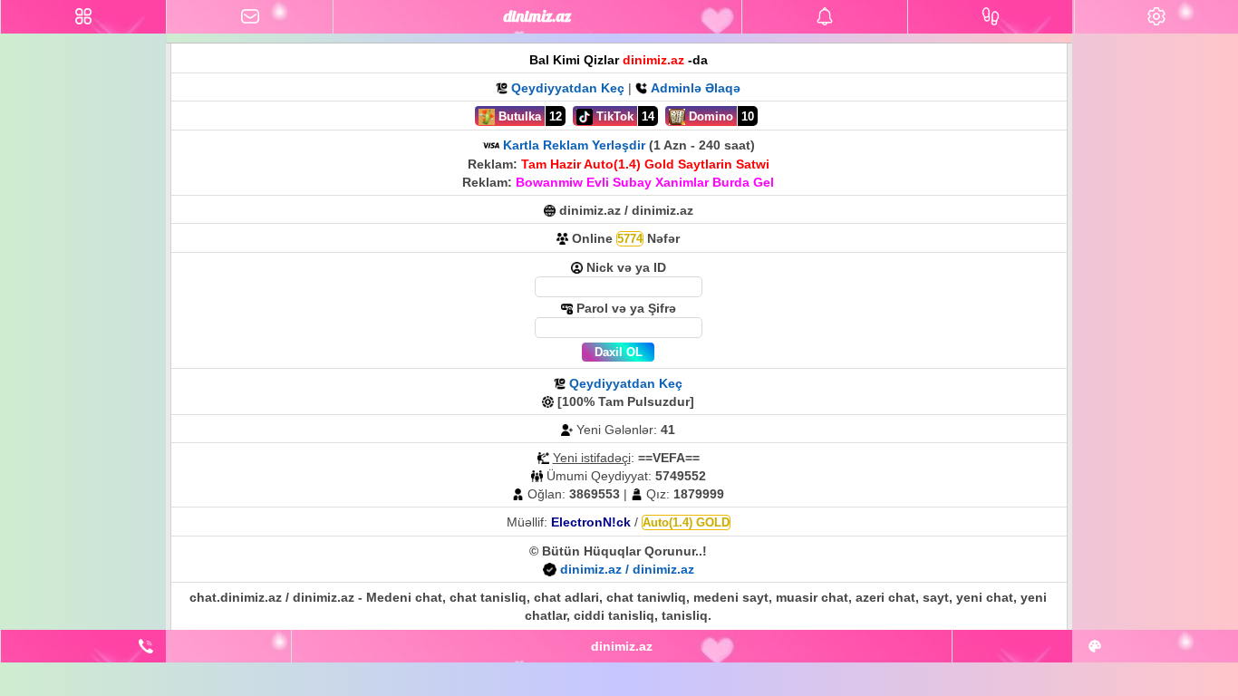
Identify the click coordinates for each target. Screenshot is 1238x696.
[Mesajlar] (249, 17)
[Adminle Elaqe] (146, 646)
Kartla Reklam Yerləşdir (574, 145)
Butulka (518, 116)
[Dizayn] (1095, 646)
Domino (709, 116)
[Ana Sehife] (83, 17)
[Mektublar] (824, 17)
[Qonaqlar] (990, 17)
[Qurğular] (1156, 17)
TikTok (613, 116)
